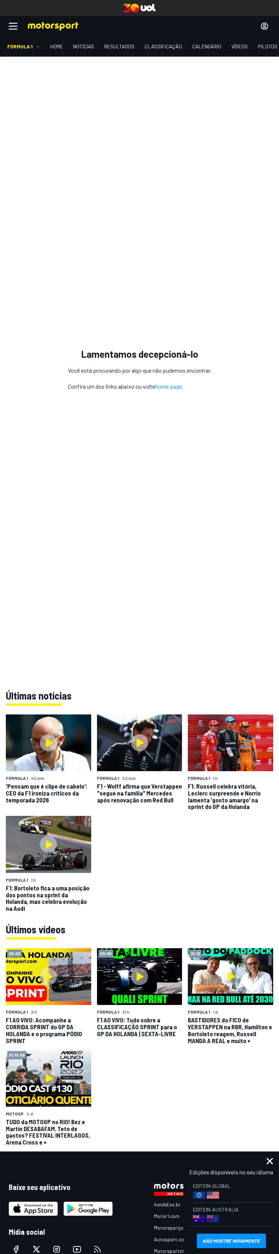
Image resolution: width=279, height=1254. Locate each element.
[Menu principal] (13, 26)
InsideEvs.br (167, 1204)
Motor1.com (166, 1216)
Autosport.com (171, 1239)
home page (168, 386)
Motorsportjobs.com (176, 1228)
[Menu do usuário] (264, 26)
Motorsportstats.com (178, 1251)
